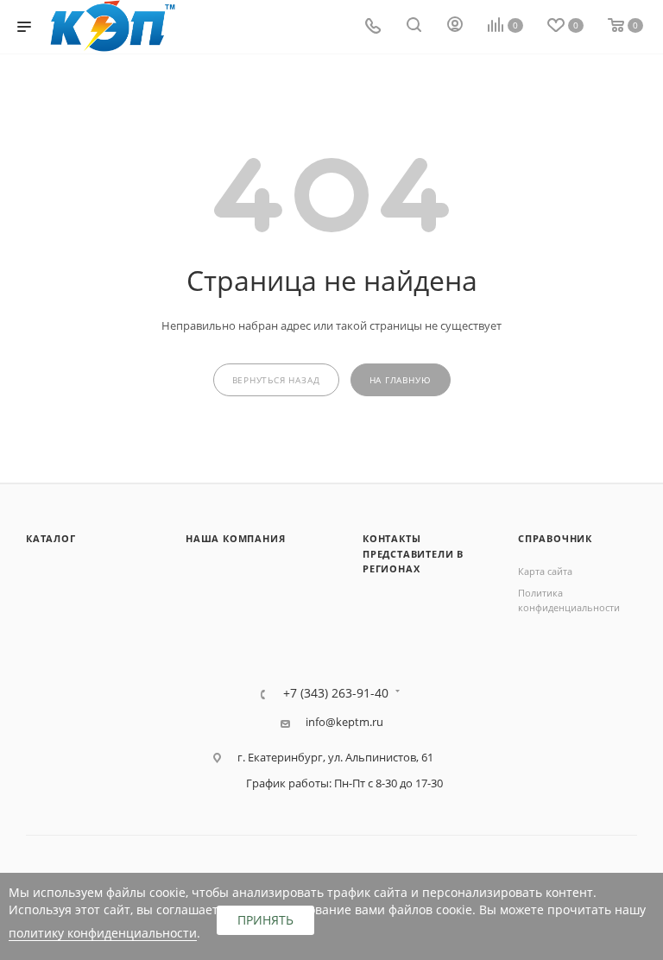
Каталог (51, 538)
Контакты (391, 538)
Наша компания (235, 538)
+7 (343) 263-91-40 (335, 693)
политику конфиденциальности (103, 933)
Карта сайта (545, 571)
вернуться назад (276, 380)
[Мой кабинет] (455, 27)
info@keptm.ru (344, 722)
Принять (265, 920)
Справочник (555, 538)
